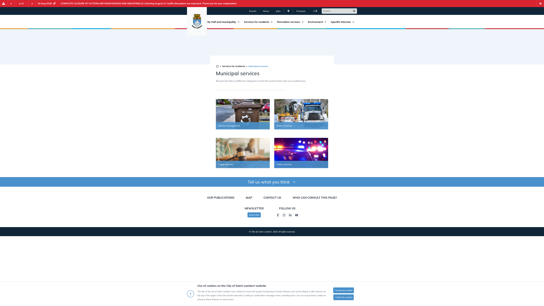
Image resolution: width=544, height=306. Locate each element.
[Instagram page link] (284, 215)
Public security (284, 164)
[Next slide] (31, 3)
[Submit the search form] (354, 11)
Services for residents (256, 22)
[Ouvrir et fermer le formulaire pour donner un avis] (294, 182)
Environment (315, 22)
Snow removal (284, 125)
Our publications (220, 197)
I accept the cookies (343, 290)
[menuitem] (288, 11)
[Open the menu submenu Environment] (325, 22)
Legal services (225, 164)
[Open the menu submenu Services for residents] (272, 22)
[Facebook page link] (278, 215)
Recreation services (288, 22)
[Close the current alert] (540, 3)
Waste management (229, 125)
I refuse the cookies (343, 297)
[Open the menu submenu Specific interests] (353, 22)
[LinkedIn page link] (290, 215)
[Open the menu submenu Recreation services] (303, 22)
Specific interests (341, 22)
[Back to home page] (217, 66)
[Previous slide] (10, 3)
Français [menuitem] (300, 11)
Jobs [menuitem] (278, 11)
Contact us (272, 197)
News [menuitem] (266, 11)
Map (249, 197)
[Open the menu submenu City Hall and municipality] (239, 22)
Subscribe (254, 214)
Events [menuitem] (252, 11)
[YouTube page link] (296, 215)
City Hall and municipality (221, 22)
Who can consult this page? (315, 197)
